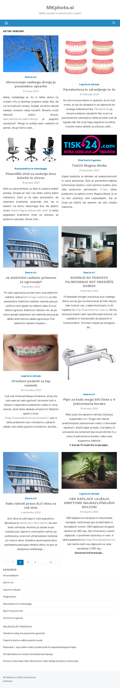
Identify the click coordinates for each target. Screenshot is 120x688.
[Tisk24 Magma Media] (89, 145)
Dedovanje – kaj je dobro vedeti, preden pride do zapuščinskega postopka (39, 647)
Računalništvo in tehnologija (31, 168)
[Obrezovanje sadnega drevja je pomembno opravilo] (30, 53)
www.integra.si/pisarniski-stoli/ (29, 210)
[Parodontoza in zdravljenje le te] (89, 57)
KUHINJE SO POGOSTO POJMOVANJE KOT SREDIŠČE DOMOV (89, 282)
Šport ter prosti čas (13, 611)
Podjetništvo (9, 596)
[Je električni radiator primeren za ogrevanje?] (30, 247)
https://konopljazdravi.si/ (100, 539)
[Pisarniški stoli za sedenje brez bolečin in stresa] (30, 149)
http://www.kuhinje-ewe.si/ (91, 309)
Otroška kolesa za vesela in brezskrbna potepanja (28, 654)
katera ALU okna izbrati (33, 522)
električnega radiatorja (35, 297)
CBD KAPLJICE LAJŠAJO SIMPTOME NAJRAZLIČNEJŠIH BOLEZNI (89, 503)
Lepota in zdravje (89, 84)
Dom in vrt (31, 77)
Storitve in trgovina (89, 160)
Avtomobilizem (11, 575)
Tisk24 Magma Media (89, 165)
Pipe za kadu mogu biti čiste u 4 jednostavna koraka (89, 401)
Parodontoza (102, 109)
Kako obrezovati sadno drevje (20, 119)
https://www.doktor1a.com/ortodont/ (27, 418)
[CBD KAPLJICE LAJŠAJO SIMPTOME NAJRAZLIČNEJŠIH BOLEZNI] (89, 470)
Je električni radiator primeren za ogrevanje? (30, 280)
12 (50, 562)
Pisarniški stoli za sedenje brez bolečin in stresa (31, 176)
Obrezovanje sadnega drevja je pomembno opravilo (31, 84)
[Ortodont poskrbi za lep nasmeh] (30, 352)
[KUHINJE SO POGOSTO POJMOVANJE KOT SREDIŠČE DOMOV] (89, 247)
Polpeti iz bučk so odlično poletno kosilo (23, 640)
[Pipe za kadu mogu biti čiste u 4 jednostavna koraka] (89, 361)
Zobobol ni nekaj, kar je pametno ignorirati (24, 633)
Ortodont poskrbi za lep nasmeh (30, 383)
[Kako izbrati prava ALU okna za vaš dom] (30, 472)
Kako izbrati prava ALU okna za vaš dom (31, 505)
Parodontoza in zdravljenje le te (89, 89)
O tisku (104, 189)
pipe (84, 418)
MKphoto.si (60, 7)
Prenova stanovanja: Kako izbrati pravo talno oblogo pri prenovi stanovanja (40, 661)
